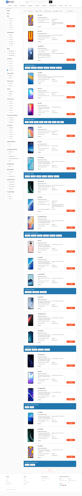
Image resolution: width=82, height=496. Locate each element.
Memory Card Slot (12, 181)
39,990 (70, 210)
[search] (50, 2)
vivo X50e (40, 412)
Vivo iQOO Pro (41, 354)
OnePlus (41, 122)
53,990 (70, 324)
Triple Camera (12, 119)
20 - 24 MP (11, 108)
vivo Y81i (40, 127)
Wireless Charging (12, 186)
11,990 (70, 151)
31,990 (70, 308)
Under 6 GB (38, 176)
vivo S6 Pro (40, 429)
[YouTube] (63, 485)
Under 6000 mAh (43, 292)
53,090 (70, 227)
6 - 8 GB (11, 25)
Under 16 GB (27, 235)
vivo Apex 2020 (41, 388)
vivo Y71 (40, 142)
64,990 (70, 399)
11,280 (70, 456)
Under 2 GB (27, 176)
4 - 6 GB (11, 22)
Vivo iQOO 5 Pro (42, 314)
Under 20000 (40, 67)
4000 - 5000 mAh (12, 53)
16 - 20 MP (11, 105)
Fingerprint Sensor (12, 156)
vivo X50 (40, 72)
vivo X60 (40, 197)
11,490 (70, 26)
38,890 (70, 268)
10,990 (70, 135)
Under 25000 (46, 67)
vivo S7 (39, 240)
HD (10, 194)
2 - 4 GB (11, 20)
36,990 (70, 114)
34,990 (70, 191)
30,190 (70, 251)
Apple (46, 122)
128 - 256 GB (12, 43)
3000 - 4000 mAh (12, 51)
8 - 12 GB (11, 27)
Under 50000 (59, 67)
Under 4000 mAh (28, 292)
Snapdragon (11, 91)
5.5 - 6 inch (11, 67)
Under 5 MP (11, 127)
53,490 (70, 341)
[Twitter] (62, 485)
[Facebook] (60, 485)
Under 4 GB (33, 176)
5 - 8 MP (11, 129)
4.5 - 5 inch (11, 63)
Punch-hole (11, 171)
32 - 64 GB (11, 39)
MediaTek (11, 93)
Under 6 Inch (47, 349)
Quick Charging (12, 184)
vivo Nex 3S (40, 330)
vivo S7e (40, 371)
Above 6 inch (12, 70)
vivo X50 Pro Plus (42, 216)
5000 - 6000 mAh (12, 55)
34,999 (70, 423)
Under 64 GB (40, 235)
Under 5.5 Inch (41, 349)
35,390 (70, 440)
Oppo (50, 122)
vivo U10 (40, 31)
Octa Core (27, 464)
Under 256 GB (52, 235)
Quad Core (32, 464)
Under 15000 (34, 67)
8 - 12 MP (11, 101)
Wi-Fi (10, 160)
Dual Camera (11, 117)
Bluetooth (11, 151)
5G (10, 146)
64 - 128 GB (11, 41)
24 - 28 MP (11, 110)
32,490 (70, 365)
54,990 (70, 59)
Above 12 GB (56, 176)
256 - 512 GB (11, 45)
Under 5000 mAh (35, 292)
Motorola (54, 122)
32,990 (70, 168)
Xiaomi (27, 122)
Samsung (36, 122)
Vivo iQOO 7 (41, 297)
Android (11, 166)
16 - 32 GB (11, 37)
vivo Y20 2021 (41, 274)
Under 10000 (28, 67)
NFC (10, 154)
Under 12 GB (50, 176)
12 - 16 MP (11, 103)
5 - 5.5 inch (11, 65)
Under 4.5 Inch (28, 349)
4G (10, 144)
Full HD (11, 196)
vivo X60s (40, 257)
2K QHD (11, 198)
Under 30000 (53, 67)
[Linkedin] (65, 485)
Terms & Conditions (9, 483)
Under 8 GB (44, 176)
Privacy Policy (8, 482)
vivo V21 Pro (41, 157)
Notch (10, 174)
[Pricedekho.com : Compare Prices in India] (11, 2)
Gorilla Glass (11, 188)
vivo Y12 (40, 88)
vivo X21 (40, 103)
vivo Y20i (40, 15)
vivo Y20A (40, 446)
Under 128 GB (46, 235)
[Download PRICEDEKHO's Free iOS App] (63, 479)
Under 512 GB (59, 235)
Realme (31, 122)
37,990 (70, 82)
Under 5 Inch (34, 349)
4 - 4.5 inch (11, 61)
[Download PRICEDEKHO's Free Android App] (72, 480)
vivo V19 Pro (41, 181)
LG (58, 122)
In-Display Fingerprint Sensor (14, 158)
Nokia (62, 122)
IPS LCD (32, 407)
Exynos (10, 95)
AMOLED (27, 407)
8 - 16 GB (11, 34)
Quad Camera (12, 122)
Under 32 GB (34, 235)
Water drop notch (12, 176)
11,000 (70, 97)
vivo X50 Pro (41, 46)
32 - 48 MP (11, 112)
